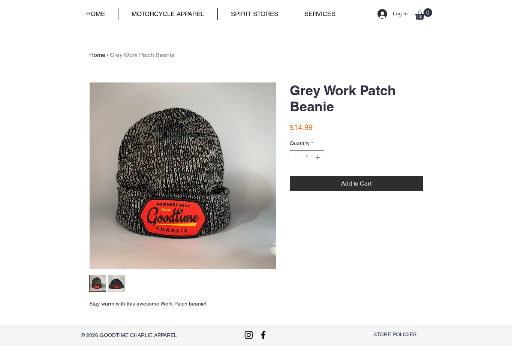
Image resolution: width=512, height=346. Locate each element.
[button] (167, 14)
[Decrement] (295, 157)
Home (97, 54)
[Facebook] (263, 335)
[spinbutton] (307, 157)
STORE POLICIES (394, 334)
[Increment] (318, 157)
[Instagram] (248, 335)
